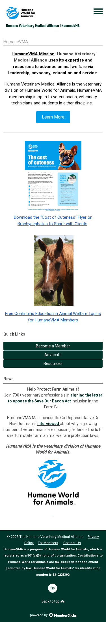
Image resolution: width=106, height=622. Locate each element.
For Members (48, 543)
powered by (39, 615)
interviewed (48, 423)
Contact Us (72, 543)
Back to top (51, 601)
